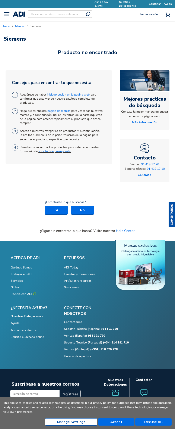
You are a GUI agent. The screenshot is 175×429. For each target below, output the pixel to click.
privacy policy (102, 403)
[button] (172, 214)
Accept (116, 422)
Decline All (153, 422)
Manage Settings (71, 422)
